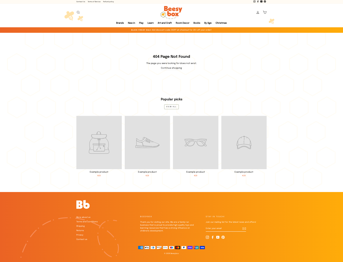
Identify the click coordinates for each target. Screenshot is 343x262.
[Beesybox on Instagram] (207, 237)
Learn (151, 23)
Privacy (79, 235)
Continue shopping (171, 68)
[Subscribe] (244, 228)
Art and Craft (165, 23)
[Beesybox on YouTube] (217, 237)
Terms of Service (94, 2)
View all (171, 107)
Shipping (80, 226)
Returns (80, 230)
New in (131, 23)
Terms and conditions (87, 222)
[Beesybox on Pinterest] (223, 237)
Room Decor (182, 23)
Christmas (221, 23)
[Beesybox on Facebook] (212, 237)
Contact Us (80, 2)
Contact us (81, 239)
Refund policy (108, 2)
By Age (208, 23)
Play (141, 23)
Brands (120, 23)
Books (196, 23)
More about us (83, 217)
